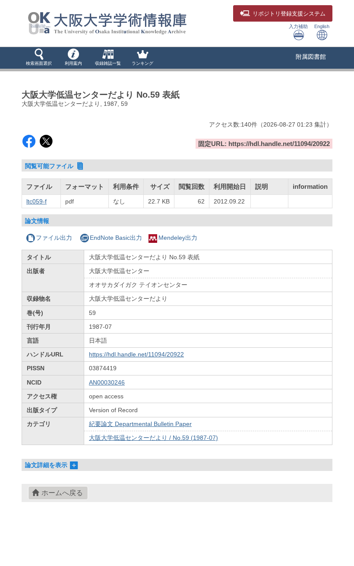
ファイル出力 (54, 237)
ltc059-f (36, 201)
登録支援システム (289, 14)
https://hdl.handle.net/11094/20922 (136, 354)
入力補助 (298, 26)
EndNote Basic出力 (116, 237)
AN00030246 (107, 382)
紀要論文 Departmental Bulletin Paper (140, 423)
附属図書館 (311, 56)
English (321, 26)
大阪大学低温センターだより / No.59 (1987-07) (153, 437)
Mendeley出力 (177, 237)
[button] (39, 58)
